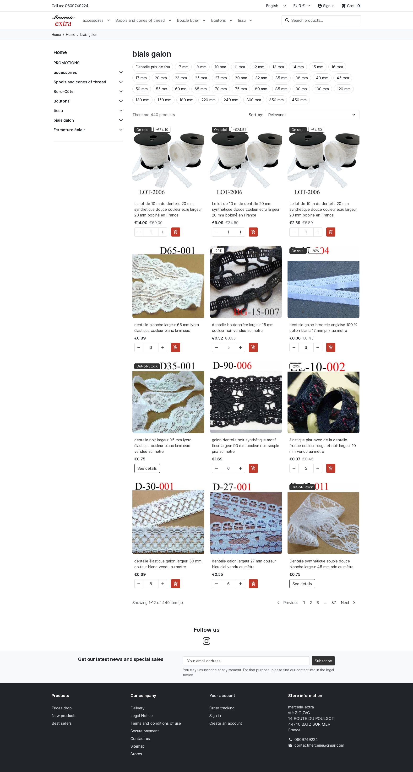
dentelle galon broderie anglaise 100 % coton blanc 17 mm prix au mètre (323, 327)
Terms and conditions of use (155, 723)
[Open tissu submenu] (251, 20)
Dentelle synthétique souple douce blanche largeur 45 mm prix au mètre (321, 564)
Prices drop (62, 708)
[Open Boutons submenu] (231, 20)
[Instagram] (206, 640)
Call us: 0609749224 (70, 5)
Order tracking (221, 708)
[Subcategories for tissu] (120, 110)
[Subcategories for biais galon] (120, 120)
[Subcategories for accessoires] (120, 72)
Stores (136, 753)
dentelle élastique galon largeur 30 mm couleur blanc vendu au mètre (167, 564)
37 (333, 602)
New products (64, 715)
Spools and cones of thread (140, 20)
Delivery (137, 708)
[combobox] (321, 20)
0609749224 (306, 739)
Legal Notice (141, 715)
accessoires (93, 20)
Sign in (215, 715)
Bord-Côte (64, 91)
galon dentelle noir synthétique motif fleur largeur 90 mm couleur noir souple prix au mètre (245, 445)
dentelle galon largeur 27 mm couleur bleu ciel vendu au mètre (244, 564)
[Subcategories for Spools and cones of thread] (120, 82)
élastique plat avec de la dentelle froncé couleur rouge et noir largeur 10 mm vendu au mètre (322, 445)
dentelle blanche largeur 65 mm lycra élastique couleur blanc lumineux (166, 327)
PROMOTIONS (67, 62)
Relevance (277, 114)
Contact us (140, 738)
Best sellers (62, 723)
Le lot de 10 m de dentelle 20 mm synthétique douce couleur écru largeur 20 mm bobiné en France (168, 209)
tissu (242, 20)
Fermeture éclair (69, 129)
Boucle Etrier (188, 20)
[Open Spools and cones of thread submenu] (170, 20)
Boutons (218, 20)
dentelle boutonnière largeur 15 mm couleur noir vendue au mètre (242, 327)
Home (60, 52)
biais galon (64, 120)
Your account (222, 695)
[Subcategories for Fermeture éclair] (120, 130)
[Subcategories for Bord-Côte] (120, 91)
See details (147, 468)
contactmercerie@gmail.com (319, 745)
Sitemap (137, 746)
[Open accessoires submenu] (108, 20)
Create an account (225, 723)
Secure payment (144, 731)
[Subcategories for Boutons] (120, 101)
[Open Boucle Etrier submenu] (204, 20)
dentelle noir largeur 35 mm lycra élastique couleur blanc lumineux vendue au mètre (162, 445)
